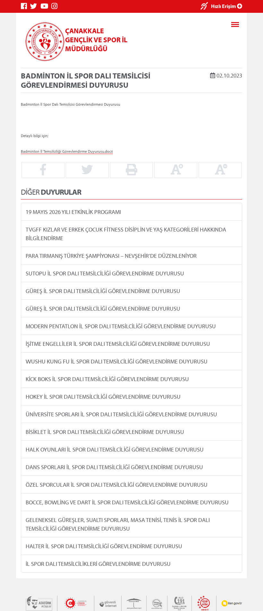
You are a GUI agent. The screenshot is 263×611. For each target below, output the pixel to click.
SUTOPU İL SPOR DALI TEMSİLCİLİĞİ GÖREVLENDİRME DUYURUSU (105, 273)
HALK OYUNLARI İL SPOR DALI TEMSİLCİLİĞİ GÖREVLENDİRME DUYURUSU (115, 449)
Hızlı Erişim (224, 6)
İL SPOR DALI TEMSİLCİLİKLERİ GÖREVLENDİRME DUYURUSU (98, 563)
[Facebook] (25, 6)
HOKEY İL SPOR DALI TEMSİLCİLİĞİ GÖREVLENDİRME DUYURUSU (103, 396)
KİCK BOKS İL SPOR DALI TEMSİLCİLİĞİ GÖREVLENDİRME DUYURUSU (107, 379)
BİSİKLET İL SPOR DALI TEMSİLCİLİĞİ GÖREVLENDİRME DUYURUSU (105, 432)
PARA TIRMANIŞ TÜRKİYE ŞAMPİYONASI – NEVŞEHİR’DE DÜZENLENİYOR (111, 255)
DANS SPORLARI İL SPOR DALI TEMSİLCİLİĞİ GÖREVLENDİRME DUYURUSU (114, 467)
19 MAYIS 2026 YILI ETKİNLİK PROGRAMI (73, 212)
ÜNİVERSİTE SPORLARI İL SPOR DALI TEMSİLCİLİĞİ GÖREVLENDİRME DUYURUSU (121, 414)
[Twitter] (35, 6)
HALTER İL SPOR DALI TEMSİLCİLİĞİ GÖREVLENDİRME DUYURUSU (104, 546)
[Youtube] (45, 6)
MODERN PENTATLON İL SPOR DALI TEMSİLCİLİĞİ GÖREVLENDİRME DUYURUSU (121, 326)
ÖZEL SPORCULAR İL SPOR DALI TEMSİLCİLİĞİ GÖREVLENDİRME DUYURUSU (117, 484)
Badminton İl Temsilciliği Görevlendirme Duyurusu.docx (67, 151)
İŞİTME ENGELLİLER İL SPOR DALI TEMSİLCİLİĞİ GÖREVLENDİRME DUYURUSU (118, 343)
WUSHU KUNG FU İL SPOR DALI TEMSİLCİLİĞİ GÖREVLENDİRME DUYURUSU (117, 361)
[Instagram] (56, 6)
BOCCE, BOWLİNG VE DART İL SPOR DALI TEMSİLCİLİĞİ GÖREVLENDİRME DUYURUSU (127, 502)
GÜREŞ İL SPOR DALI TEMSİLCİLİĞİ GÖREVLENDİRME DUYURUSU (103, 291)
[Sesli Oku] (205, 6)
